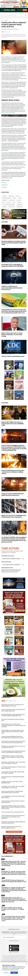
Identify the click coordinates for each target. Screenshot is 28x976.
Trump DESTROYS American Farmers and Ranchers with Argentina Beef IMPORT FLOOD (13, 881)
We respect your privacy (14, 940)
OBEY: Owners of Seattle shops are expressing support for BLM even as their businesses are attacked (13, 111)
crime (2, 35)
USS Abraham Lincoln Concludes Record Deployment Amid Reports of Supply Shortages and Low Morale (13, 725)
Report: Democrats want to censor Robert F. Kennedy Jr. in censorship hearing (11, 334)
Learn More (6, 972)
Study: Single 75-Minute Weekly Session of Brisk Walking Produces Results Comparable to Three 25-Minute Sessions (13, 807)
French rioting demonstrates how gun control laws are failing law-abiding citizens (12, 472)
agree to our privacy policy (11, 969)
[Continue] (25, 937)
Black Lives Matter (18, 34)
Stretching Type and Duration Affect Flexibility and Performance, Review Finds (13, 822)
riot (17, 35)
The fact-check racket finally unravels (12, 356)
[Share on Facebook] (5, 32)
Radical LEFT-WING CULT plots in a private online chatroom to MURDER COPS (12, 423)
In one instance (4, 152)
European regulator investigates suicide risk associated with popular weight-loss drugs (13, 242)
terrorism (14, 36)
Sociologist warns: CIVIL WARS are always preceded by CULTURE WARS (12, 265)
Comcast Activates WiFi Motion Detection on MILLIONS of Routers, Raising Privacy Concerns (12, 737)
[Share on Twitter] (7, 32)
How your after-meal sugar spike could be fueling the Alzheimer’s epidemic (12, 772)
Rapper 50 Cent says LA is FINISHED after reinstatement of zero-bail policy (13, 516)
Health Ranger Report (7, 856)
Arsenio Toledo (10, 29)
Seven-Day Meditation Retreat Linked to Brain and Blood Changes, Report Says (13, 710)
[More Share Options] (9, 32)
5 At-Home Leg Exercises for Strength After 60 (12, 812)
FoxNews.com (4, 184)
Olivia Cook (9, 239)
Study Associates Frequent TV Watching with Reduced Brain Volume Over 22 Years (12, 792)
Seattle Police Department (6, 36)
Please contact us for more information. (9, 571)
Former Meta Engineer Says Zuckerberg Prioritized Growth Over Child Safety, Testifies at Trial (13, 751)
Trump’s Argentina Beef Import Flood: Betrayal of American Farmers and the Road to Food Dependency (12, 817)
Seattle (24, 35)
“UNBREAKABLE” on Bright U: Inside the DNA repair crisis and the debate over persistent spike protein (12, 757)
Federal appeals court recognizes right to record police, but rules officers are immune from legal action (12, 731)
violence (18, 36)
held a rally (11, 57)
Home (2, 20)
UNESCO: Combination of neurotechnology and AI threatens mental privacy (11, 288)
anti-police (9, 34)
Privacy (8, 956)
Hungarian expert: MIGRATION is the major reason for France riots (12, 494)
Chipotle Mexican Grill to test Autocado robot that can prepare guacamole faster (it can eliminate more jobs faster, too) (13, 311)
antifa (13, 34)
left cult (14, 35)
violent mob (22, 36)
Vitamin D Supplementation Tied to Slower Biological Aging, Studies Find (11, 827)
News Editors (9, 331)
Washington (3, 37)
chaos (23, 34)
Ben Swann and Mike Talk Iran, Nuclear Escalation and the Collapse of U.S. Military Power (12, 909)
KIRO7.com (3, 182)
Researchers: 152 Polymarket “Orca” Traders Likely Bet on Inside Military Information (13, 762)
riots (22, 35)
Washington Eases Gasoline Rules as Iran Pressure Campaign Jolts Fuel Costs (13, 746)
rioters (19, 35)
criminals (6, 35)
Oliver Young (9, 284)
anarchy (5, 34)
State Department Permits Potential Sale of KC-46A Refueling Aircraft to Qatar (12, 705)
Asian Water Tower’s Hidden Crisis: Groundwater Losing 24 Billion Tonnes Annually (13, 787)
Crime (6, 20)
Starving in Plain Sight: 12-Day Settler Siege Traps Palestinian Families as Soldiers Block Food (13, 715)
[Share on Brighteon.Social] (2, 32)
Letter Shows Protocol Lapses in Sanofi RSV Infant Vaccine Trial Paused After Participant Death (13, 742)
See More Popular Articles (14, 831)
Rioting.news (9, 177)
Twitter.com (3, 187)
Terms (11, 956)
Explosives (11, 35)
